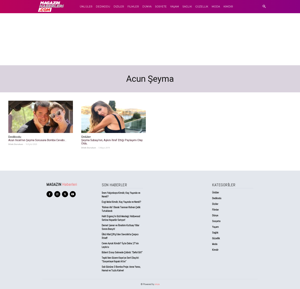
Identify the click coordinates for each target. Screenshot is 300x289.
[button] (264, 6)
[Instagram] (57, 194)
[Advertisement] (150, 39)
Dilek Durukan (15, 144)
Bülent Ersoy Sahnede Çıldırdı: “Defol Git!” (122, 252)
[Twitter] (65, 194)
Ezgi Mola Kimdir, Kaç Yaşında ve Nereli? (122, 201)
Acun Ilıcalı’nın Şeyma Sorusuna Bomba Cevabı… (37, 140)
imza (157, 284)
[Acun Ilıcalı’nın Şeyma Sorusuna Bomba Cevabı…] (40, 117)
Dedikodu (14, 137)
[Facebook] (50, 194)
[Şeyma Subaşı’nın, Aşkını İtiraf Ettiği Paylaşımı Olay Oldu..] (113, 117)
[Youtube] (73, 194)
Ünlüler (86, 137)
